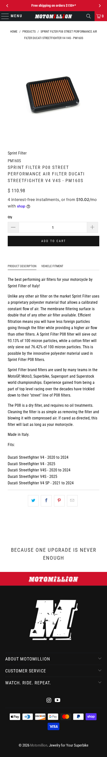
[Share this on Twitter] (33, 500)
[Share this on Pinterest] (59, 500)
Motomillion (38, 745)
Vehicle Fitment (52, 266)
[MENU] (3, 16)
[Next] (99, 5)
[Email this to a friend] (72, 500)
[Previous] (7, 5)
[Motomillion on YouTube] (57, 700)
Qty (10, 217)
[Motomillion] (53, 16)
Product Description (22, 266)
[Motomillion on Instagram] (49, 700)
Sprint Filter (17, 153)
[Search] (88, 16)
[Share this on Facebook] (46, 500)
